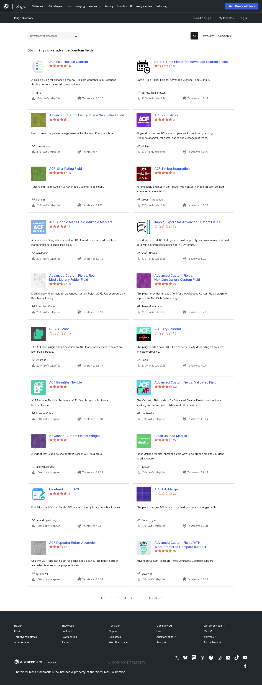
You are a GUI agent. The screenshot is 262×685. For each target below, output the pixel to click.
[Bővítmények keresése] (75, 35)
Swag (161, 642)
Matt (208, 631)
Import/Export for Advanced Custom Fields (187, 222)
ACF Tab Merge (166, 489)
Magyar (52, 662)
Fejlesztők (115, 636)
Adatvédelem (22, 642)
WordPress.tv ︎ (118, 642)
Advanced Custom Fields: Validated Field (185, 382)
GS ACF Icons (59, 329)
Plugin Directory (23, 17)
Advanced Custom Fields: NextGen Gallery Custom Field (177, 277)
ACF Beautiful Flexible (65, 382)
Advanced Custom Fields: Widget (74, 436)
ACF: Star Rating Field (65, 168)
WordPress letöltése (241, 6)
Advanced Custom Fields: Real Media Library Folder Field (72, 277)
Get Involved (164, 625)
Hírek (17, 631)
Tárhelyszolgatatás (25, 636)
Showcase (68, 625)
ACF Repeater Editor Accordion (73, 543)
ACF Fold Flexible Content (68, 62)
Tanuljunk (114, 625)
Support (114, 631)
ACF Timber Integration (172, 168)
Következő (155, 598)
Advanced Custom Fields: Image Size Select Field (86, 115)
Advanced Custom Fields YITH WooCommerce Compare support (180, 545)
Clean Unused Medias (170, 436)
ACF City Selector (167, 329)
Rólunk (18, 625)
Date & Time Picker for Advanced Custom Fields (191, 62)
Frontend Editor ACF (64, 489)
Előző (103, 598)
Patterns (67, 642)
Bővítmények (69, 636)
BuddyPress (212, 642)
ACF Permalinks (166, 115)
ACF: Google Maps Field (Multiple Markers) (81, 222)
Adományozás (166, 636)
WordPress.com (214, 625)
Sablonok (67, 631)
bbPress (210, 636)
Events (160, 631)
